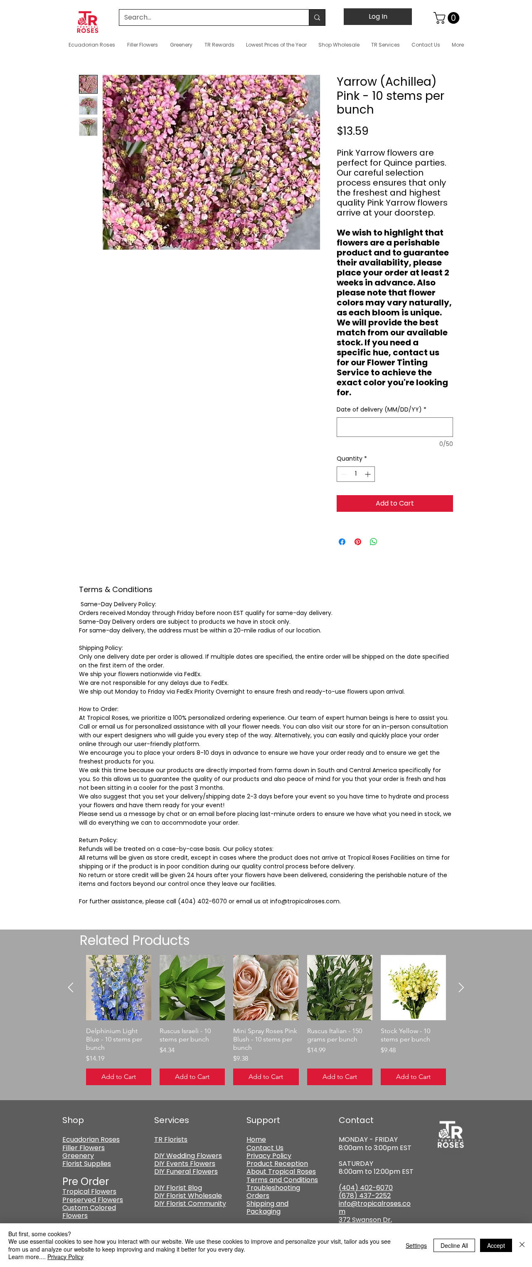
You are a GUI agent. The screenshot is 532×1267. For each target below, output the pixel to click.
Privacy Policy (65, 1256)
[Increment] (368, 474)
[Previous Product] (70, 987)
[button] (447, 18)
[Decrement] (343, 474)
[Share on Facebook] (342, 542)
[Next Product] (461, 987)
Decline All (454, 1245)
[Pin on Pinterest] (358, 542)
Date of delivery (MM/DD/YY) (381, 410)
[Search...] (317, 17)
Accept (496, 1245)
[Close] (522, 1245)
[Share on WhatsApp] (374, 542)
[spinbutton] (355, 474)
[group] (266, 1020)
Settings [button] (416, 1245)
